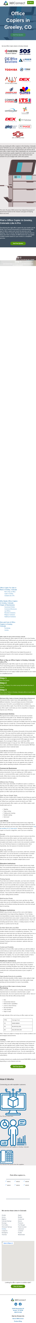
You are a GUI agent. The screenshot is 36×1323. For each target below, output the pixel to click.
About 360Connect (18, 1318)
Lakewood (21, 1229)
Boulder (20, 1217)
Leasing (6, 630)
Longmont (4, 1230)
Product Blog (18, 1321)
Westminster (21, 1234)
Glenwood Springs (7, 1227)
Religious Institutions (9, 614)
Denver (20, 1221)
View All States (18, 1286)
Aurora (4, 1217)
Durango (4, 1223)
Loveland (20, 1230)
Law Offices (7, 611)
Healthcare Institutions (10, 616)
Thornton (4, 1234)
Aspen (19, 1215)
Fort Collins (5, 1225)
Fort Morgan (21, 1225)
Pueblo (20, 1232)
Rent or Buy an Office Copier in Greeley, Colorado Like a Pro (9, 593)
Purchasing (7, 628)
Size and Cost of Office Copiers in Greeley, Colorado (7, 624)
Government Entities (9, 607)
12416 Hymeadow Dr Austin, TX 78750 (18, 1309)
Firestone (20, 1223)
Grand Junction (22, 1227)
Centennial (21, 1219)
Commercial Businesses (10, 609)
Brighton (4, 1219)
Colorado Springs (6, 1221)
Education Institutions (9, 612)
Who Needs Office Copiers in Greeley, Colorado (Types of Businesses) (8, 603)
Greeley (4, 1229)
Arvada (4, 1215)
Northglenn (5, 1232)
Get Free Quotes (18, 35)
